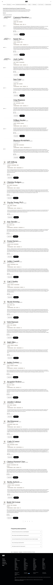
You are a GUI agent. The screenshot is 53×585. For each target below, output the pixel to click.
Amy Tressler (12, 222)
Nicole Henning (13, 302)
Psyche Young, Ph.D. (15, 202)
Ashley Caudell (13, 261)
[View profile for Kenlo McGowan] (5, 502)
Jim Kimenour (12, 421)
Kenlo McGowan (13, 502)
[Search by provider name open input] (51, 1)
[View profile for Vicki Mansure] (5, 322)
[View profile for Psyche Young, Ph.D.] (5, 203)
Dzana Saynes (12, 241)
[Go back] (2, 1)
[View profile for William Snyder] (8, 123)
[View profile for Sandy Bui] (8, 42)
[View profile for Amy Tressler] (5, 222)
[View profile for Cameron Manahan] (8, 20)
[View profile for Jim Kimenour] (5, 421)
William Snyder (19, 120)
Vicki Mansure (12, 322)
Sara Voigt (17, 79)
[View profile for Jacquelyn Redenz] (5, 382)
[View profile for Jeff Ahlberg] (5, 162)
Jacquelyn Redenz (14, 382)
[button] (40, 4)
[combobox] (9, 4)
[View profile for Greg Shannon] (8, 103)
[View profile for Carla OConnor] (5, 442)
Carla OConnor (13, 441)
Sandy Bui (17, 39)
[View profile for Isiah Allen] (5, 342)
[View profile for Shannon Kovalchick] (8, 144)
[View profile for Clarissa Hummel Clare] (5, 462)
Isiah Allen (11, 342)
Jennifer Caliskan (14, 402)
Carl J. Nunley (12, 282)
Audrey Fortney (13, 362)
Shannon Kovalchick (21, 140)
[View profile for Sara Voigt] (8, 82)
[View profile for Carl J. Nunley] (5, 282)
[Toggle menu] (26, 4)
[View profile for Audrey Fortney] (5, 362)
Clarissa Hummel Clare (16, 462)
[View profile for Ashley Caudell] (5, 261)
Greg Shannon (19, 100)
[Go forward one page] (32, 521)
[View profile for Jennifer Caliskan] (5, 402)
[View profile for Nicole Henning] (5, 302)
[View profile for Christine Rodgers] (5, 182)
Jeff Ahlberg (12, 162)
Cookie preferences (44, 573)
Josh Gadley (18, 59)
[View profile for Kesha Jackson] (5, 482)
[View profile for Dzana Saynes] (5, 241)
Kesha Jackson (13, 482)
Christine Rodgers (14, 182)
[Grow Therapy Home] (26, 1)
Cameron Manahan (21, 17)
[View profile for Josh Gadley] (8, 62)
